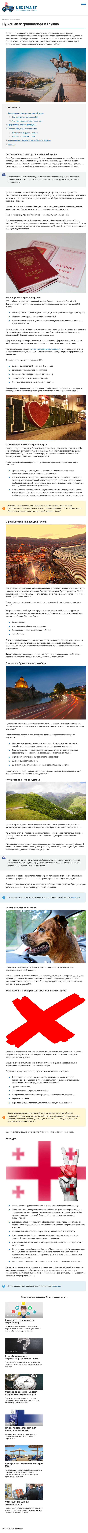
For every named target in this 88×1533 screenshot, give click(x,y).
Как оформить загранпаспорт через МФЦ (24, 1464)
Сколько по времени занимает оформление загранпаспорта (21, 1393)
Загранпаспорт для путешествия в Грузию (26, 113)
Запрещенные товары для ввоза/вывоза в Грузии (29, 140)
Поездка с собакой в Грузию (23, 136)
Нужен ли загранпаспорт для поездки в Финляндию (20, 1429)
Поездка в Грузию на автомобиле (22, 129)
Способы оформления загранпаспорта (17, 1503)
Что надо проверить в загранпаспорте (27, 121)
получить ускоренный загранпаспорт (45, 349)
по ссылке (75, 897)
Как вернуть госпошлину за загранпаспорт (19, 1321)
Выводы (11, 144)
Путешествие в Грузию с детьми (25, 133)
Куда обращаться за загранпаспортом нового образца (22, 1357)
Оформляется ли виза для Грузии (22, 125)
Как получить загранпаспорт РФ (25, 117)
